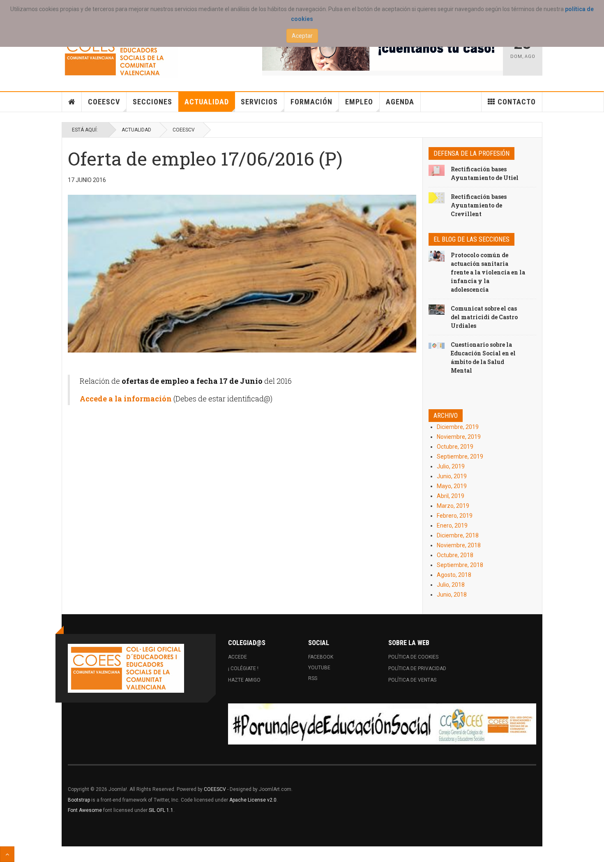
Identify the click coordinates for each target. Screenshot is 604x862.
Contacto (517, 101)
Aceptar (302, 35)
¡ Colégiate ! (243, 668)
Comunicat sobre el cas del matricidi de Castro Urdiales (484, 317)
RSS (312, 678)
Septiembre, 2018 (460, 565)
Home (72, 102)
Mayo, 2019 (452, 486)
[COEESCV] (120, 54)
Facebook (320, 657)
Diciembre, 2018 (458, 535)
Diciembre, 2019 (458, 427)
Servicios (259, 101)
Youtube (319, 668)
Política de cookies (413, 657)
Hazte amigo (244, 680)
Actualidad (206, 101)
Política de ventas (412, 680)
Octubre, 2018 (455, 555)
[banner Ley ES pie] (382, 723)
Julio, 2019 (451, 466)
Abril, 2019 (450, 496)
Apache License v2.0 (253, 800)
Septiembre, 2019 (460, 456)
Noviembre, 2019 (459, 436)
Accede (237, 657)
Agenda (400, 101)
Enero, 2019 (452, 525)
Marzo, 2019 (453, 505)
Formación (311, 101)
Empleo (359, 101)
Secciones (152, 101)
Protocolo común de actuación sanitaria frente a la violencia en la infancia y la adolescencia (488, 272)
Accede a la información (126, 398)
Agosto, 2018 (454, 575)
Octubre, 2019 (455, 446)
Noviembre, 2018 (459, 545)
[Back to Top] (7, 854)
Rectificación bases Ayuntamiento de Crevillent (479, 205)
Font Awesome (85, 810)
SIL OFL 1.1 (161, 810)
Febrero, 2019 (455, 515)
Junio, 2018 (452, 594)
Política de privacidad (417, 668)
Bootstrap (79, 800)
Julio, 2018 (451, 584)
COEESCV (104, 101)
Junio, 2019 (452, 476)
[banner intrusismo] (382, 50)
